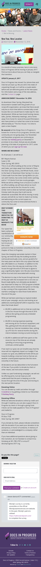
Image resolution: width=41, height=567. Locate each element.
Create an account (29, 488)
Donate (11, 551)
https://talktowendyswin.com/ (20, 516)
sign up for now (20, 147)
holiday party (16, 140)
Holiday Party (8, 394)
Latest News (27, 31)
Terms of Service (30, 553)
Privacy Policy (11, 553)
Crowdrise (5, 392)
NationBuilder (27, 564)
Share (37, 455)
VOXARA (18, 564)
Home (3, 31)
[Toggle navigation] (36, 4)
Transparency (30, 555)
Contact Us (12, 94)
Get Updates (11, 555)
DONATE (29, 4)
